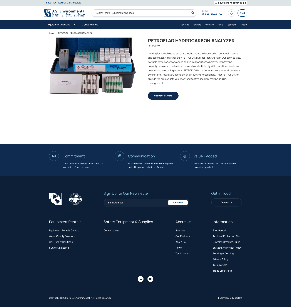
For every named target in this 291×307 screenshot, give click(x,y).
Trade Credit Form (222, 270)
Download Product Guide (232, 3)
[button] (61, 24)
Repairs (243, 24)
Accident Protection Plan (227, 236)
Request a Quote (163, 95)
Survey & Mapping (59, 247)
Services (185, 24)
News (220, 24)
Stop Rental (219, 230)
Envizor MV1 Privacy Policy (227, 247)
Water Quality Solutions (62, 236)
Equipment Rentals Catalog (64, 230)
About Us (209, 24)
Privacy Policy (220, 259)
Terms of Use (220, 265)
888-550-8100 (213, 14)
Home (51, 33)
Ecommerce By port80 (230, 297)
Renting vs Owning (223, 253)
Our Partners (183, 236)
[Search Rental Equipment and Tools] (192, 12)
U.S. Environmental (79, 297)
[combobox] (144, 13)
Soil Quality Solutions (61, 242)
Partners (197, 24)
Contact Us (227, 202)
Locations (231, 24)
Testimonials (183, 253)
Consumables (111, 230)
